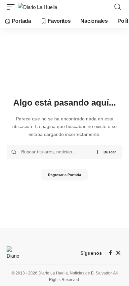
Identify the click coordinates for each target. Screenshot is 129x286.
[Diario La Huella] (37, 7)
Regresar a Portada (64, 175)
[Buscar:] (56, 152)
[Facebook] (110, 253)
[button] (12, 7)
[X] (118, 253)
